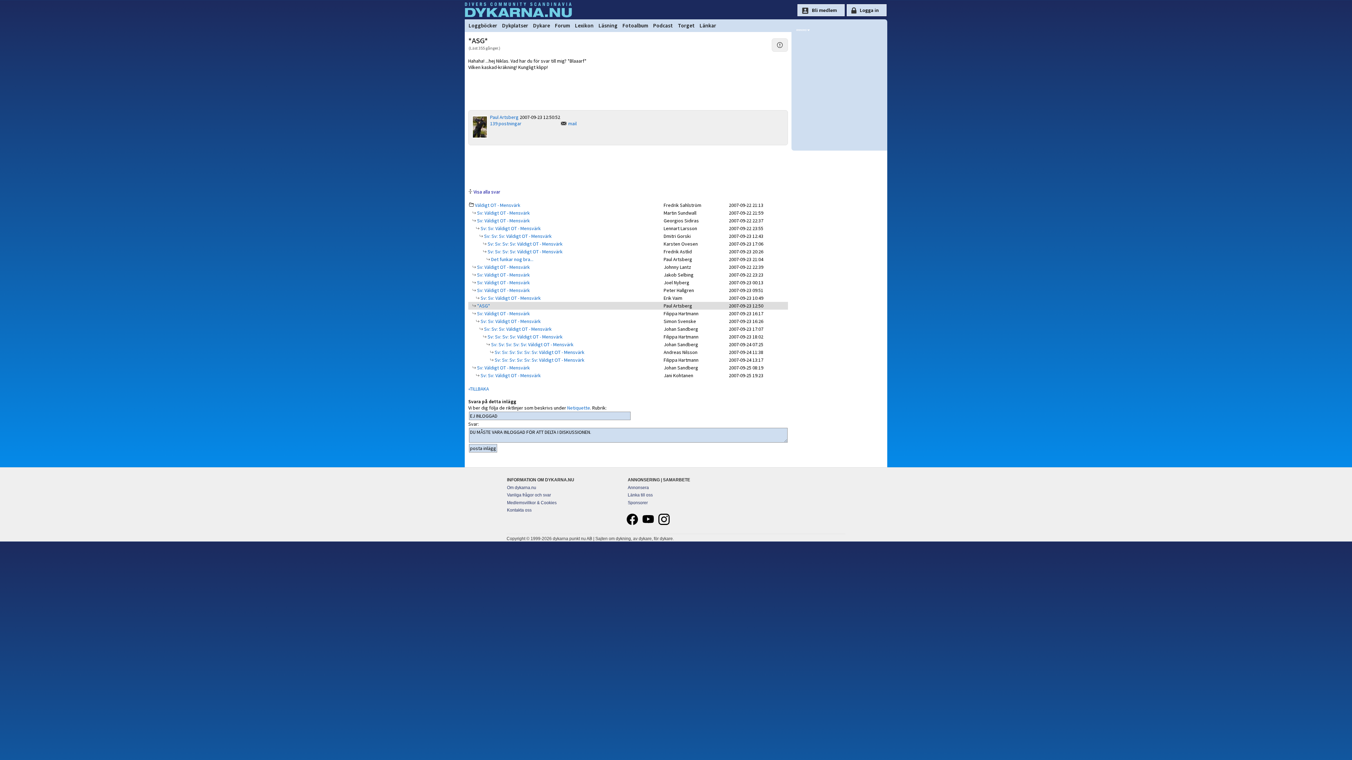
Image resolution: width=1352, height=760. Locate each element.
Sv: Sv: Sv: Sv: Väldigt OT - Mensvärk (525, 244)
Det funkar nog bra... (511, 259)
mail (572, 123)
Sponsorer (638, 502)
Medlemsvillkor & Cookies (532, 502)
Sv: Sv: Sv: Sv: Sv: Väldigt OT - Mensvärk (532, 344)
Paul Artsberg (504, 117)
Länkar (708, 25)
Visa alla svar (487, 192)
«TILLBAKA (478, 389)
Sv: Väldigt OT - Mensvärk (503, 213)
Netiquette (578, 408)
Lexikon (584, 25)
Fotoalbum (635, 25)
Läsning (608, 25)
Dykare (541, 25)
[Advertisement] (628, 166)
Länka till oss (640, 495)
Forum (562, 25)
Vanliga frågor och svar (529, 495)
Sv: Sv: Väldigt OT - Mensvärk (510, 228)
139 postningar (505, 123)
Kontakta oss (519, 510)
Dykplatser (515, 25)
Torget (686, 25)
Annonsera (638, 487)
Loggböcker (483, 25)
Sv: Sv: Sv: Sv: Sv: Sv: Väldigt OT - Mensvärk (539, 352)
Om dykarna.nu (521, 487)
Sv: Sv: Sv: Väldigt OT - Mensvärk (517, 236)
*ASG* (483, 306)
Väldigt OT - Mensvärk (497, 205)
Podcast (663, 25)
